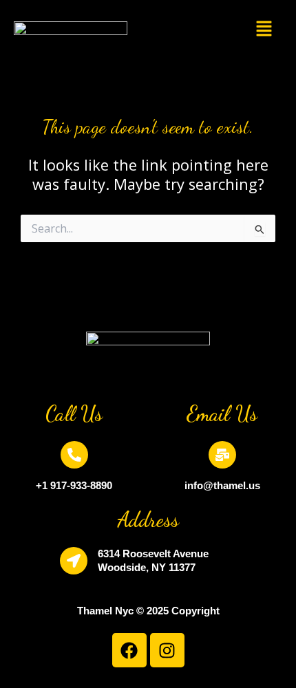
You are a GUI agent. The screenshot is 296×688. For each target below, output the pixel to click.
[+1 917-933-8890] (74, 455)
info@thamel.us (222, 485)
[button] (264, 29)
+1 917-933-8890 (74, 485)
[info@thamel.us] (222, 455)
